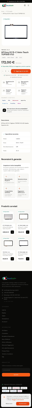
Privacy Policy (5, 351)
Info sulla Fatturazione (8, 348)
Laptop (4, 310)
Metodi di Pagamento (8, 345)
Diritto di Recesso (7, 342)
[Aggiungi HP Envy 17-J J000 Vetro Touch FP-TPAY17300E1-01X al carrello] (27, 232)
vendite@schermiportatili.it (11, 290)
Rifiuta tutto (9, 403)
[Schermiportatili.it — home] (8, 5)
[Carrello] (24, 5)
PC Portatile (9, 11)
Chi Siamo (4, 330)
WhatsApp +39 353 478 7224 (12, 295)
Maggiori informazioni (18, 399)
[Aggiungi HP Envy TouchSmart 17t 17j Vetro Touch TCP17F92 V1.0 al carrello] (12, 258)
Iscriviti (16, 374)
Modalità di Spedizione (8, 336)
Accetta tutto (22, 403)
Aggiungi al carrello (22, 71)
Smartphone (5, 318)
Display (4, 313)
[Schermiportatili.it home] (9, 278)
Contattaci (5, 333)
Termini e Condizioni (7, 354)
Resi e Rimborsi (6, 339)
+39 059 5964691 (9, 292)
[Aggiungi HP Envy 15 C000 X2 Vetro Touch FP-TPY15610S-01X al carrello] (12, 232)
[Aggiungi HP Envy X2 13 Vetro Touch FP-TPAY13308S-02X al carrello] (27, 258)
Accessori (4, 321)
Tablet (3, 316)
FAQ (3, 357)
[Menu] (28, 5)
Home (2, 11)
